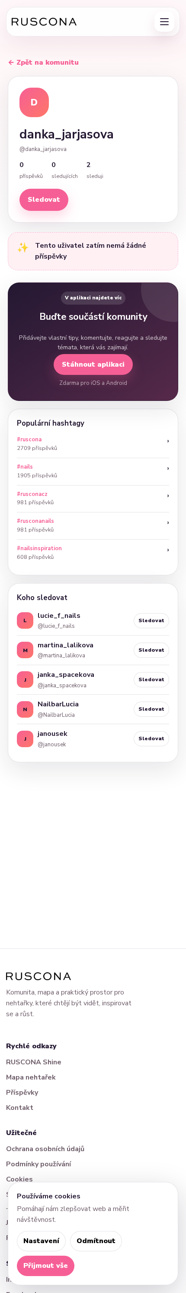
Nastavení (41, 1241)
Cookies (19, 1179)
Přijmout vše (45, 1265)
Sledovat (44, 199)
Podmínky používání (38, 1164)
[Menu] (164, 22)
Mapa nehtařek (31, 1077)
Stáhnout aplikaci (93, 364)
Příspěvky (22, 1092)
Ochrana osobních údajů (45, 1149)
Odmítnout (96, 1241)
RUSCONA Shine (33, 1062)
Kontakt (19, 1108)
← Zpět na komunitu (43, 62)
